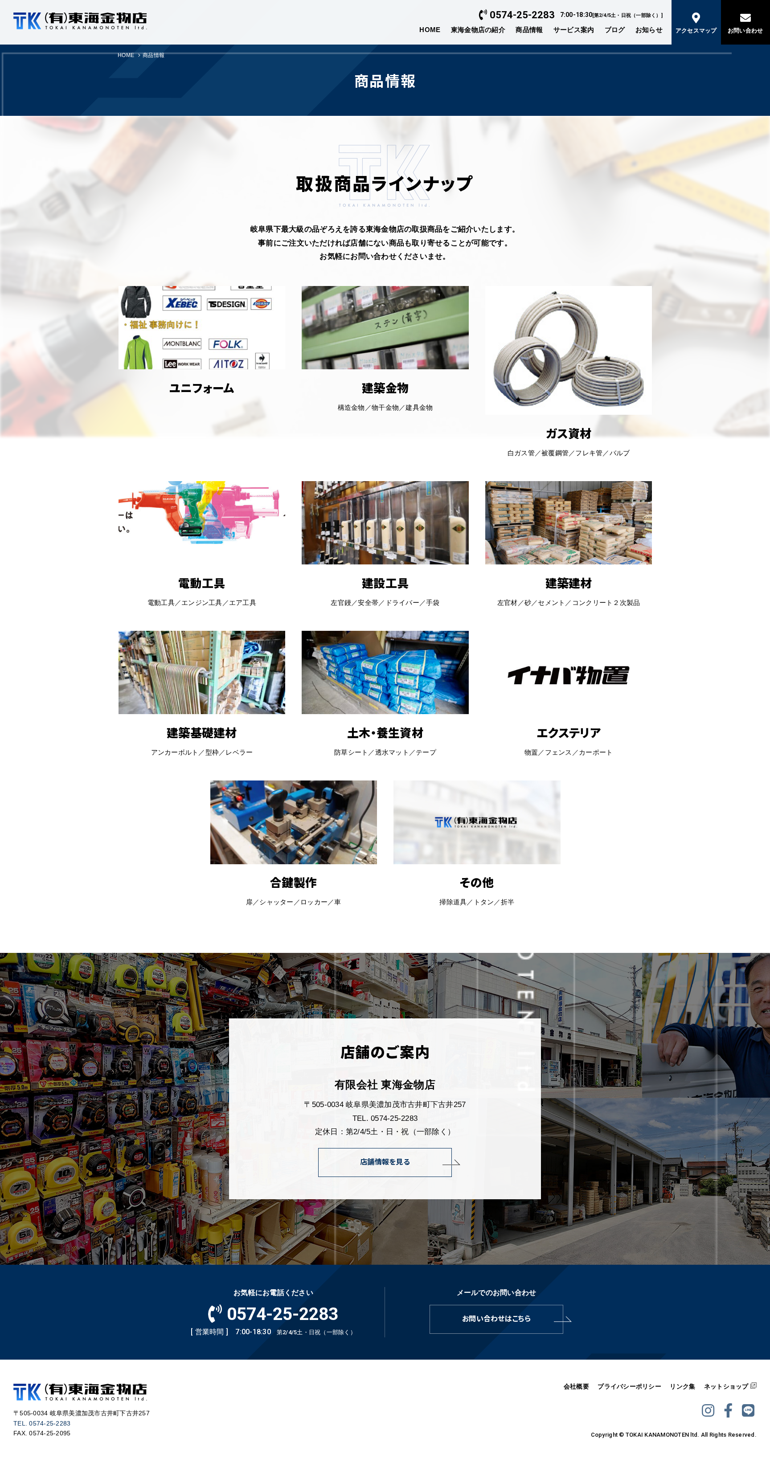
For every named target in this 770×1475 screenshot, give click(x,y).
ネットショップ (726, 1386)
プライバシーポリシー (629, 1386)
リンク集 (682, 1386)
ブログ (615, 29)
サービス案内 (573, 29)
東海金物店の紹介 (478, 29)
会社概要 (576, 1386)
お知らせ (649, 29)
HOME (429, 29)
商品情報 (529, 29)
